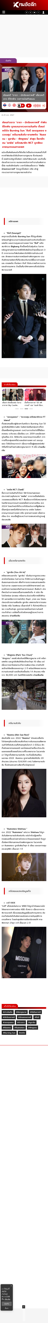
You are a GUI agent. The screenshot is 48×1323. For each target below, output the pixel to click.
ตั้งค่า (7, 1308)
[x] (30, 12)
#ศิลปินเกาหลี (35, 1012)
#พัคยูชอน (32, 1027)
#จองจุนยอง (8, 1022)
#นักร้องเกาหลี (9, 1017)
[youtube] (34, 12)
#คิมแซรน (7, 1027)
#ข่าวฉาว (21, 1022)
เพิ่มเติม (7, 1299)
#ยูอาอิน (31, 1022)
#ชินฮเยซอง (19, 1027)
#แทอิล (22, 1033)
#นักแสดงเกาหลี (24, 1017)
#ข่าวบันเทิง (7, 1012)
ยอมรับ (6, 1304)
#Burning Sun (9, 1033)
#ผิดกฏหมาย (21, 1012)
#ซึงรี (37, 1017)
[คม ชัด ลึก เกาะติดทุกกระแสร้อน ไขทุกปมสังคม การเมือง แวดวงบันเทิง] (24, 5)
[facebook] (26, 12)
